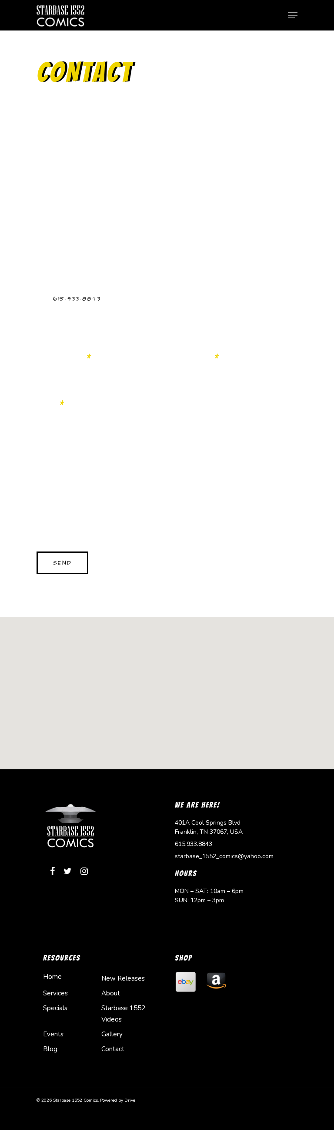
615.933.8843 (193, 844)
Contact (112, 1049)
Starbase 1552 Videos (123, 1014)
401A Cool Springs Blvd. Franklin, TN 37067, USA (113, 173)
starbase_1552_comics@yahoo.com (224, 856)
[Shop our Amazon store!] (216, 997)
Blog (50, 1049)
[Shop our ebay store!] (186, 997)
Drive (129, 1100)
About (110, 993)
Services (55, 993)
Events (53, 1034)
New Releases (123, 978)
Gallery (112, 1034)
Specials (55, 1008)
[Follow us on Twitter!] (67, 872)
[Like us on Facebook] (52, 872)
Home (52, 976)
